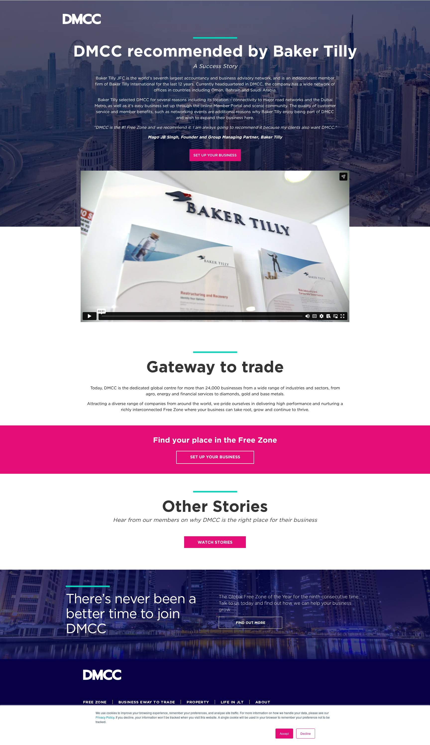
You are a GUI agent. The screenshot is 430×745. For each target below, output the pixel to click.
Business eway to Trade (146, 702)
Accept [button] (284, 733)
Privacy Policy (105, 717)
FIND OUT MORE (250, 622)
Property (198, 702)
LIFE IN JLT (232, 702)
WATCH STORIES (215, 542)
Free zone (95, 702)
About (262, 702)
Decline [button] (305, 733)
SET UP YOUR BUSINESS (215, 155)
